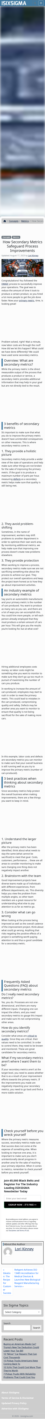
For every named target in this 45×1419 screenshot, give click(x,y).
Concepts (13, 221)
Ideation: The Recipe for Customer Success (7, 1283)
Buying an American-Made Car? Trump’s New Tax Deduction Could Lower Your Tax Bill (21, 1347)
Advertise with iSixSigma (15, 1408)
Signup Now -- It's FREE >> (22, 1204)
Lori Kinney (33, 255)
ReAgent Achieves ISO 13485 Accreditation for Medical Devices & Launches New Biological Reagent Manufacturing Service (27, 1278)
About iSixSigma (10, 1392)
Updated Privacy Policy (14, 1403)
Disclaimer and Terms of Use (19, 1231)
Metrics (25, 221)
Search (7, 1323)
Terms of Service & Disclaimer (18, 1397)
